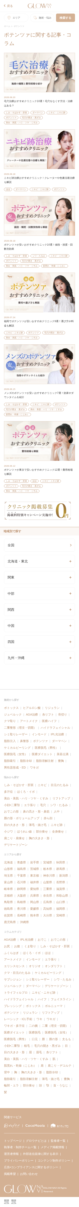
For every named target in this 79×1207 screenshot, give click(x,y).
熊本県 (34, 915)
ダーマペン (37, 112)
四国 (11, 642)
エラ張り (30, 805)
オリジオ (35, 966)
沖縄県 (24, 922)
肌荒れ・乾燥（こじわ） (54, 266)
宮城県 (47, 862)
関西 (11, 609)
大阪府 (21, 895)
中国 (11, 625)
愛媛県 (34, 908)
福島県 (21, 869)
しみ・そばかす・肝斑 (16, 112)
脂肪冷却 (26, 760)
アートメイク (29, 721)
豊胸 (61, 760)
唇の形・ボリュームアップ (21, 818)
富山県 (8, 882)
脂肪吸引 (10, 760)
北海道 (8, 862)
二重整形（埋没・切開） (20, 727)
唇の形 (53, 1039)
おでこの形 (11, 811)
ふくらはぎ (11, 953)
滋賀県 (60, 889)
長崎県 (21, 915)
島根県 (21, 902)
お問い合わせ (29, 1174)
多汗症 (8, 791)
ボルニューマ (54, 1006)
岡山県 (34, 902)
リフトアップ (61, 798)
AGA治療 (32, 714)
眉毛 (39, 1052)
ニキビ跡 (57, 825)
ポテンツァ (11, 117)
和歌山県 (62, 895)
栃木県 (47, 869)
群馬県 (60, 869)
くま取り (30, 946)
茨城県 (34, 869)
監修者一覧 (58, 1140)
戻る (10, 5)
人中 (57, 811)
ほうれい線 (24, 831)
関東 (11, 577)
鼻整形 (24, 741)
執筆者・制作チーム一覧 (20, 1147)
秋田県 (60, 862)
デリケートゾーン (16, 844)
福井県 (34, 882)
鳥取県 (8, 902)
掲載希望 (10, 1174)
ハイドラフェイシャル (55, 727)
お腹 (17, 946)
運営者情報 (11, 1153)
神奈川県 (49, 875)
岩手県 (34, 862)
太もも (66, 1039)
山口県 (60, 902)
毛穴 (43, 805)
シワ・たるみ (38, 256)
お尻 (7, 946)
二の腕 (33, 1025)
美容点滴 (62, 754)
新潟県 (63, 875)
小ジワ (8, 831)
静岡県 (21, 889)
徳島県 (8, 908)
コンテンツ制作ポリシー (54, 1160)
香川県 (21, 908)
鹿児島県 (10, 922)
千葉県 (21, 875)
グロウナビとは (36, 1140)
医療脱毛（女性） (16, 754)
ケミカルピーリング (17, 747)
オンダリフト (54, 966)
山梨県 (47, 882)
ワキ (39, 1019)
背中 (7, 1072)
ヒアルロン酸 (32, 707)
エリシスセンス (14, 966)
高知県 (47, 908)
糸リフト (48, 714)
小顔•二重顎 (12, 805)
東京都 (34, 875)
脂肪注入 (10, 741)
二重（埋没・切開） (55, 1025)
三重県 (47, 889)
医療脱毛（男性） (46, 747)
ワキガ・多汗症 (14, 1025)
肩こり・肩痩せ (14, 838)
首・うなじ (60, 1085)
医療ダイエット (42, 754)
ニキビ (42, 785)
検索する (65, 17)
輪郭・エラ (11, 1085)
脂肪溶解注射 (45, 760)
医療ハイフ (49, 721)
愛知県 (34, 889)
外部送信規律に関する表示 (40, 1153)
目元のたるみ (59, 785)
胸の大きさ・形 (39, 838)
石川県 (21, 882)
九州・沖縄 (16, 658)
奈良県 (47, 895)
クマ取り (10, 721)
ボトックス (11, 707)
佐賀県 (8, 915)
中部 (11, 593)
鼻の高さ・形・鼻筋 (36, 811)
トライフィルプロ (16, 992)
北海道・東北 (18, 561)
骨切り (62, 714)
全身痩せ (58, 831)
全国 (11, 545)
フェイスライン (61, 999)
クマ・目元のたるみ (17, 972)
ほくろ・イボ (26, 791)
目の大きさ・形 (14, 825)
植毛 (27, 1045)
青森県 (21, 862)
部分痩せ (42, 831)
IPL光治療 (57, 734)
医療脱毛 (35, 1032)
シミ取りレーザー (16, 734)
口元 (35, 1039)
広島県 (47, 902)
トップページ (13, 1140)
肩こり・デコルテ (59, 1065)
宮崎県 (60, 915)
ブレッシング (13, 1006)
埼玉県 (8, 875)
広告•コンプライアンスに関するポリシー (31, 1167)
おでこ (42, 939)
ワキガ (34, 767)
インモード (39, 734)
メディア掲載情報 (52, 1147)
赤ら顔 (48, 818)
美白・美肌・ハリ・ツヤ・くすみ (21, 122)
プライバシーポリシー (18, 1160)
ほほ (8, 189)
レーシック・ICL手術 (18, 1019)
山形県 (8, 869)
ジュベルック (13, 714)
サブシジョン (13, 979)
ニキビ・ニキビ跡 (56, 112)
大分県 (47, 915)
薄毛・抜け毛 (38, 825)
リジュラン (52, 707)
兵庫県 (34, 895)
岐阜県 (8, 889)
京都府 (8, 895)
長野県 (60, 882)
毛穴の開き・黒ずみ (31, 117)
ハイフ (42, 999)
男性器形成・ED (15, 767)
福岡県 (60, 908)
